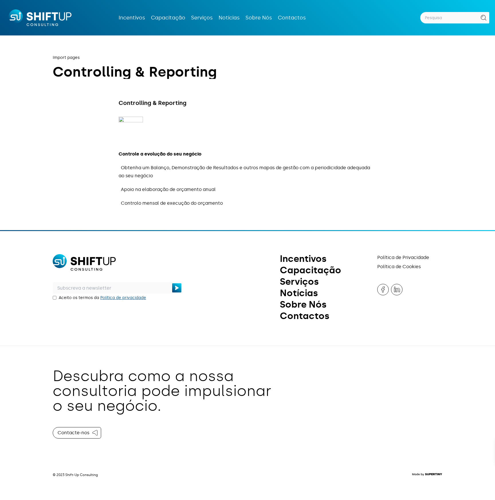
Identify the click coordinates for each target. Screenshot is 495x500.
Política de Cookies (399, 266)
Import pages (66, 57)
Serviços (202, 18)
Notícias (229, 18)
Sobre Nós (258, 18)
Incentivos (132, 18)
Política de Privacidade (403, 257)
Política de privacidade (123, 297)
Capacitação (168, 18)
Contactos (292, 18)
